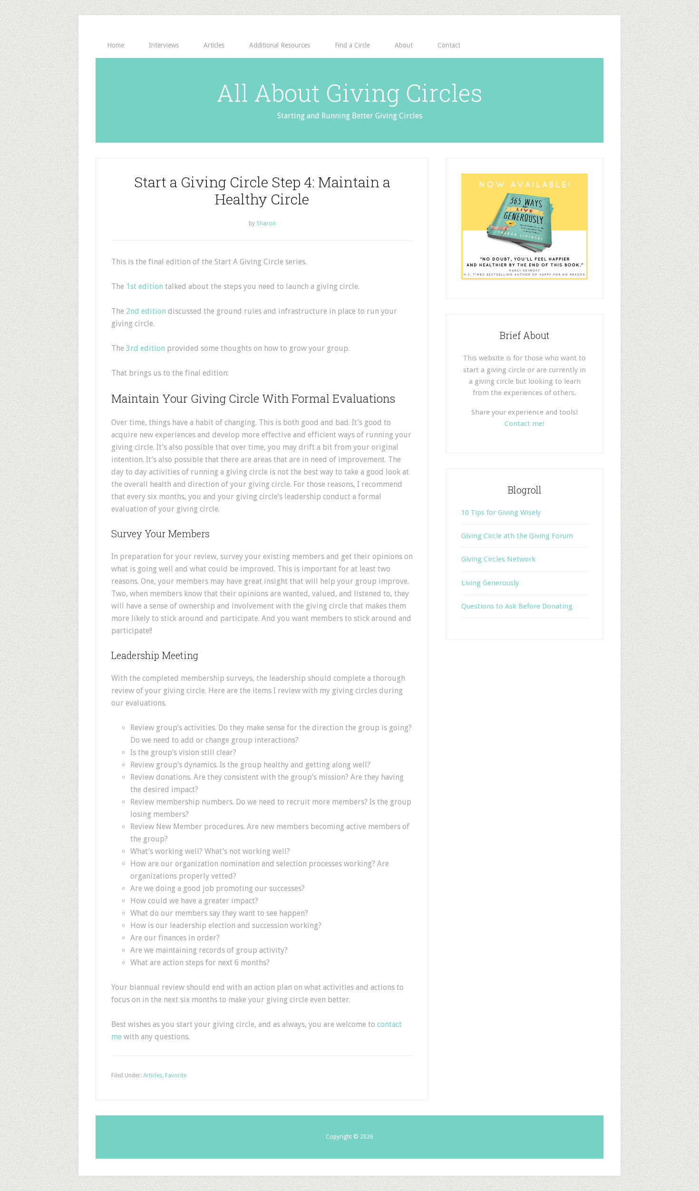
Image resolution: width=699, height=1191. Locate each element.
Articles (152, 1075)
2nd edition (146, 311)
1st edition (144, 286)
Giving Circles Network (498, 559)
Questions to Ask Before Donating (517, 606)
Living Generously (490, 583)
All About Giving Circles (349, 92)
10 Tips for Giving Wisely (501, 512)
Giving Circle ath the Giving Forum (517, 536)
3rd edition (145, 348)
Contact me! (524, 423)
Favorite (175, 1075)
